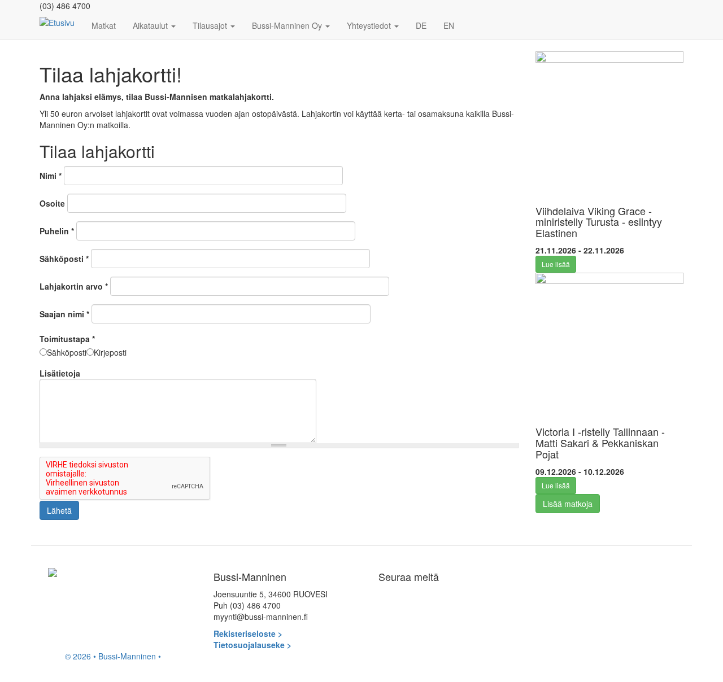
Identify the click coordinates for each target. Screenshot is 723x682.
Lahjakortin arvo (74, 286)
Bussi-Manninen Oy (288, 25)
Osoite (52, 203)
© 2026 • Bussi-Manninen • (113, 656)
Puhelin (57, 231)
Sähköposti (64, 258)
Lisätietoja (60, 373)
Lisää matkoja (568, 503)
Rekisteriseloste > (248, 633)
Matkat (104, 25)
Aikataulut (151, 25)
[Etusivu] (61, 22)
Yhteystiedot (370, 25)
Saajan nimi (64, 314)
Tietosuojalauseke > (252, 644)
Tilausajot (211, 25)
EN (448, 25)
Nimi (51, 175)
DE (421, 25)
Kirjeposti (110, 352)
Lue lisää (556, 264)
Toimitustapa (67, 338)
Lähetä (59, 510)
